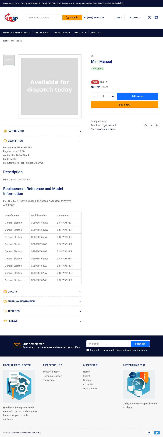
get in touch (110, 125)
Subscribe (140, 343)
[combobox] (54, 17)
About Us (96, 32)
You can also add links (103, 129)
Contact (87, 380)
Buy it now (124, 104)
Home (6, 41)
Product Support (51, 371)
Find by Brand (42, 32)
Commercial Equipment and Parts (26, 432)
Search (74, 17)
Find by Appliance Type (15, 32)
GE (92, 56)
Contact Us (80, 32)
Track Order (49, 380)
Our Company (90, 388)
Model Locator (61, 32)
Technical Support (52, 376)
